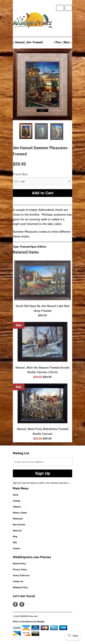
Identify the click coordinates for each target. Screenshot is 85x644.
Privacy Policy (20, 569)
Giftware (17, 506)
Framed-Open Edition (33, 246)
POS (15, 621)
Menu (60, 8)
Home (15, 494)
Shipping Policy (20, 587)
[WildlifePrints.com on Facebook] (21, 604)
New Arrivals (19, 524)
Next (67, 42)
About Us (17, 530)
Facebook (15, 604)
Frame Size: (20, 174)
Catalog (16, 500)
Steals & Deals (20, 512)
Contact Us (18, 581)
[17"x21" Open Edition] (42, 84)
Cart (68, 8)
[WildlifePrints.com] (32, 21)
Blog (15, 536)
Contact (16, 548)
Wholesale (18, 518)
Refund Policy (19, 563)
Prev (58, 42)
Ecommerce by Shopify (33, 621)
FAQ (15, 542)
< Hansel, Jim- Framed (28, 42)
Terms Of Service (21, 575)
